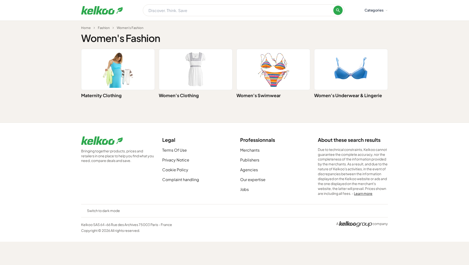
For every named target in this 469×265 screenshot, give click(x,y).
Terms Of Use (174, 150)
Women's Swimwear (258, 95)
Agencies (249, 169)
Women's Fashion (130, 28)
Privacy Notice (175, 159)
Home (86, 28)
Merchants (250, 150)
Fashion (104, 28)
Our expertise (252, 179)
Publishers (249, 159)
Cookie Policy (175, 169)
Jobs (244, 189)
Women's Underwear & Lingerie (348, 95)
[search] (338, 10)
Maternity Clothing (101, 95)
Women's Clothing (179, 95)
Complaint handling (180, 179)
